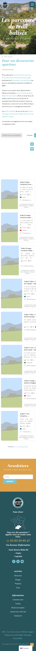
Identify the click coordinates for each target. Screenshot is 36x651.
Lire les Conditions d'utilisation (22, 446)
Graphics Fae (24, 644)
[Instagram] (18, 561)
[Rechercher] (24, 135)
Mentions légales (28, 632)
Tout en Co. (14, 644)
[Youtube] (22, 561)
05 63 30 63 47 (20, 541)
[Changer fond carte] (32, 149)
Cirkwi (14, 446)
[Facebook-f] (14, 561)
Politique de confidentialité (13, 635)
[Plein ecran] (32, 144)
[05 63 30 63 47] (7, 541)
